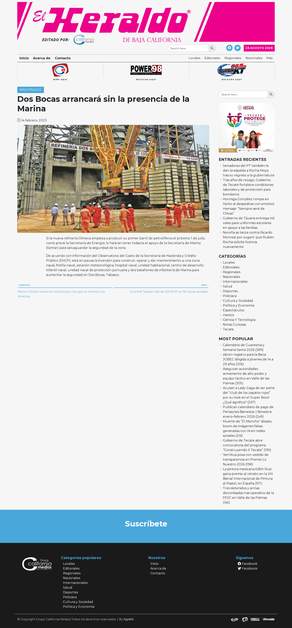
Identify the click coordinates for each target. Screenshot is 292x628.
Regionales (232, 58)
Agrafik (129, 619)
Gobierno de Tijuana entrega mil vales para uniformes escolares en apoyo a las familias (249, 223)
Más (269, 58)
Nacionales (254, 58)
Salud (227, 286)
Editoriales (212, 58)
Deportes (230, 291)
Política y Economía (238, 305)
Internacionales (235, 281)
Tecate (228, 329)
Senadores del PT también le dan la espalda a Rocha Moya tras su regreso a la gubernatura (248, 170)
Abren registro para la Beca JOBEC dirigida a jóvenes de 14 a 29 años (248, 359)
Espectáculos (233, 310)
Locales (194, 58)
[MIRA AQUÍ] (60, 70)
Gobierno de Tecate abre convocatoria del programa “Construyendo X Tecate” (244, 445)
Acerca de (41, 58)
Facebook (249, 564)
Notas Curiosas (234, 324)
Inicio (24, 58)
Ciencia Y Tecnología (239, 320)
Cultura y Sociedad (238, 301)
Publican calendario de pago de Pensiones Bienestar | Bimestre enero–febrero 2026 (248, 411)
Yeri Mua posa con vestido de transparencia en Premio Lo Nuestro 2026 (246, 459)
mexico (228, 315)
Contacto (63, 58)
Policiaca (230, 296)
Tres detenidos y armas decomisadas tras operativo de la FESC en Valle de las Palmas (248, 493)
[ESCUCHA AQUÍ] (146, 70)
